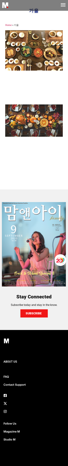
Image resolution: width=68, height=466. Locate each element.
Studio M (9, 439)
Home (8, 25)
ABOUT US (10, 361)
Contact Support (14, 384)
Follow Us (9, 423)
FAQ (6, 376)
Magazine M (11, 431)
